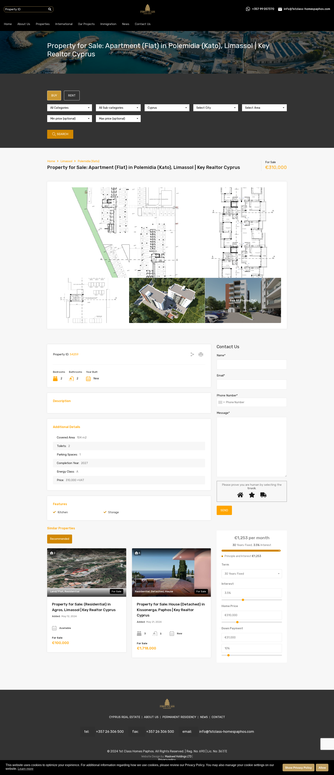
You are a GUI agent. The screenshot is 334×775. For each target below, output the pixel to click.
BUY (54, 95)
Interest (228, 584)
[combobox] (69, 107)
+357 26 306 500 (110, 731)
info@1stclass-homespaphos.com (307, 9)
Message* (223, 413)
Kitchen (63, 512)
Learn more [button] (25, 768)
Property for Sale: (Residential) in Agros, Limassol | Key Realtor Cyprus (84, 607)
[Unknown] (221, 402)
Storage (113, 512)
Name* (221, 355)
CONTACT (218, 717)
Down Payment (232, 628)
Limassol (66, 161)
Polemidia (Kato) (88, 161)
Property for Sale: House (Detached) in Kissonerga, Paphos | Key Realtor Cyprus (171, 609)
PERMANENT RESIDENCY (179, 717)
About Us (23, 24)
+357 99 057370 (263, 9)
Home (8, 24)
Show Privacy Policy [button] (298, 767)
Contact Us (143, 24)
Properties (43, 24)
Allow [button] (322, 767)
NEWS (204, 717)
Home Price (230, 606)
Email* (221, 375)
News (125, 24)
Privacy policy (167, 759)
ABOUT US (151, 717)
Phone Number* (227, 395)
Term (225, 564)
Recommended (59, 539)
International (63, 24)
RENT (72, 95)
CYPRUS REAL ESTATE (124, 717)
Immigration (108, 24)
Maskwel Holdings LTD (178, 756)
